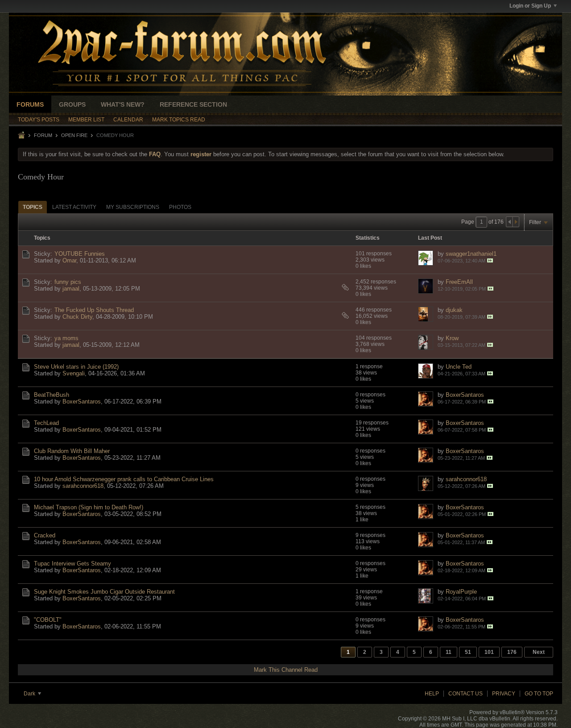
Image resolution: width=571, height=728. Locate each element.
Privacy (503, 694)
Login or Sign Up (530, 6)
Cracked (44, 535)
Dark (30, 694)
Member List (86, 119)
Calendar (128, 119)
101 (489, 652)
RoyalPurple (461, 591)
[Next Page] (516, 222)
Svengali (73, 373)
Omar (69, 260)
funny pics (67, 282)
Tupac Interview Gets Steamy (72, 563)
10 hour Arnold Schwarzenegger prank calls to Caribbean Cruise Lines (124, 479)
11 (448, 652)
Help (432, 694)
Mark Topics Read (178, 119)
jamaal (70, 288)
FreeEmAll (459, 282)
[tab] (32, 206)
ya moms (66, 338)
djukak (454, 310)
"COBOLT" (48, 619)
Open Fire (74, 135)
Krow (452, 338)
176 (512, 652)
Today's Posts (38, 119)
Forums (30, 104)
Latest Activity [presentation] (74, 207)
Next (539, 652)
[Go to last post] (490, 260)
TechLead (46, 423)
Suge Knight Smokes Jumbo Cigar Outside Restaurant (104, 591)
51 (468, 652)
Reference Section (193, 104)
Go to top (539, 694)
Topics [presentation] (32, 207)
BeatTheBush (51, 394)
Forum (43, 135)
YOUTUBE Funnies (79, 253)
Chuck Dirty (77, 316)
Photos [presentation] (180, 207)
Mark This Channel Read (286, 669)
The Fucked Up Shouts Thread (94, 310)
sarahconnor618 (82, 486)
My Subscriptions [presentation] (132, 207)
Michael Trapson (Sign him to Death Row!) (88, 507)
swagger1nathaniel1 (471, 253)
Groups (72, 104)
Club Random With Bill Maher (72, 451)
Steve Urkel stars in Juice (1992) (76, 366)
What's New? (123, 104)
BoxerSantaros (81, 401)
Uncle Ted (459, 366)
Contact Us (465, 694)
